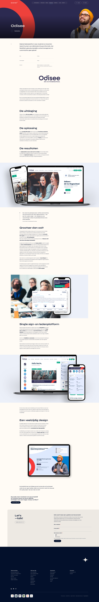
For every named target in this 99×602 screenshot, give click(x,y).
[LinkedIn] (11, 588)
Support (71, 573)
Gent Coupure (53, 572)
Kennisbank (33, 584)
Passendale (52, 573)
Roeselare (52, 575)
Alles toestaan (61, 309)
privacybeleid (39, 302)
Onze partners (33, 575)
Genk (51, 581)
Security (12, 576)
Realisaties (32, 578)
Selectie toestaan (49, 309)
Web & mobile (13, 578)
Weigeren (38, 309)
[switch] (45, 306)
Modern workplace (14, 575)
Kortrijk (51, 576)
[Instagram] (15, 588)
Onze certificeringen (34, 573)
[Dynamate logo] (14, 3)
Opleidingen (33, 581)
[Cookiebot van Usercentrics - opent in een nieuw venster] (62, 292)
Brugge (51, 579)
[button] (36, 2)
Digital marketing (14, 579)
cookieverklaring (46, 302)
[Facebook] (13, 588)
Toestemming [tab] (38, 294)
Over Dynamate (33, 572)
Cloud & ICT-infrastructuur (16, 573)
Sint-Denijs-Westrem (54, 578)
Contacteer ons (73, 572)
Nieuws (32, 576)
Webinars (32, 582)
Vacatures (32, 579)
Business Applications (15, 572)
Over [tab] (61, 294)
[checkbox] (73, 535)
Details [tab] (49, 294)
